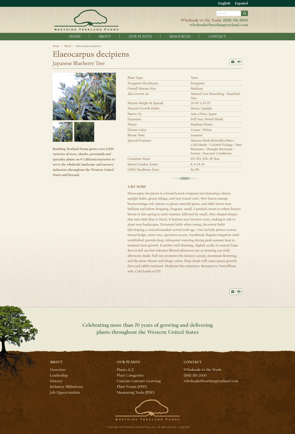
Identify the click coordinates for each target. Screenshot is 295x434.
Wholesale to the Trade (202, 369)
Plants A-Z (125, 369)
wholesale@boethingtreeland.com (218, 25)
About (105, 36)
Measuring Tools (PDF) (135, 392)
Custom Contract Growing (139, 381)
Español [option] (241, 3)
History (56, 381)
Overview (58, 369)
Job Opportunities (65, 392)
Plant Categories (130, 375)
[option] (241, 3)
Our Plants (140, 36)
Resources (180, 36)
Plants (67, 46)
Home (75, 36)
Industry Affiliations (66, 386)
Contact (217, 36)
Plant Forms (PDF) (132, 386)
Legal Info (184, 427)
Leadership (59, 375)
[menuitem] (75, 36)
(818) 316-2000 (235, 20)
